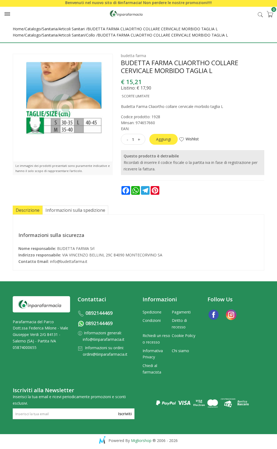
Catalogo (33, 28)
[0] (269, 14)
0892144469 (99, 313)
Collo (90, 35)
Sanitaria (49, 28)
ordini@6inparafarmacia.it (105, 354)
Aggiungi (163, 139)
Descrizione (27, 210)
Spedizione (152, 312)
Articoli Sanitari (72, 28)
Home (18, 28)
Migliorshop (141, 440)
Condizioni (152, 320)
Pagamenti (181, 312)
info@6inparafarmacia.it (103, 339)
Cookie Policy (183, 335)
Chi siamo (180, 350)
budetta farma (133, 55)
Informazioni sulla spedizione (75, 210)
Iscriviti (125, 413)
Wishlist (192, 138)
